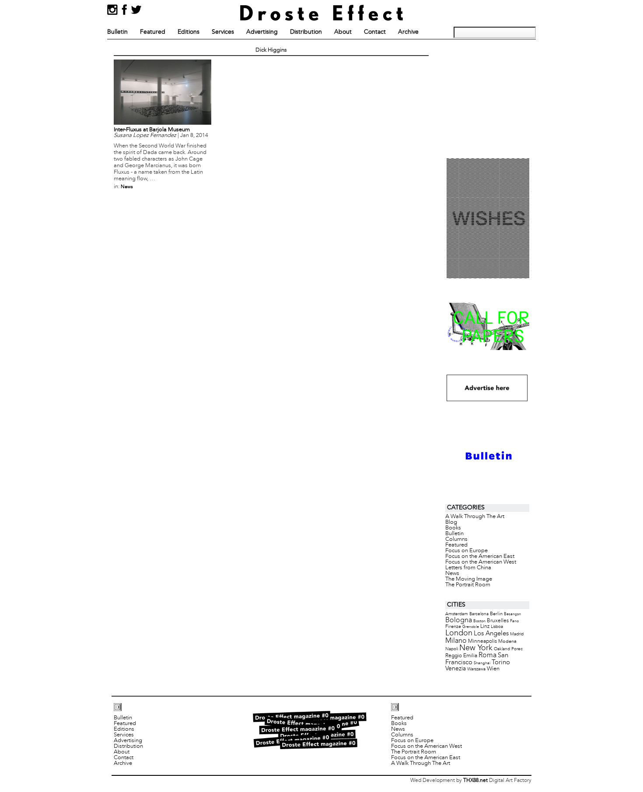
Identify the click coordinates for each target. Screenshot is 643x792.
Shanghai (482, 663)
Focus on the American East (479, 557)
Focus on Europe (466, 551)
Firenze (453, 626)
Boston (479, 621)
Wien (493, 669)
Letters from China (468, 568)
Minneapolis (482, 641)
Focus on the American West (480, 562)
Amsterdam (456, 614)
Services (223, 32)
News (127, 186)
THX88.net (475, 780)
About (343, 32)
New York (476, 648)
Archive (408, 32)
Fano (514, 621)
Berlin (496, 614)
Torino (501, 662)
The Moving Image (468, 579)
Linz (484, 626)
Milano (456, 641)
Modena (507, 641)
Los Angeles (491, 633)
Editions (188, 32)
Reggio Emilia (461, 656)
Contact (375, 32)
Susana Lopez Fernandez (145, 136)
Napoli (451, 649)
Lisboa (497, 626)
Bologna (458, 620)
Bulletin (117, 32)
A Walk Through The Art (474, 517)
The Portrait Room (467, 585)
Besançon (512, 614)
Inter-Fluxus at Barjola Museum (152, 130)
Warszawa (476, 669)
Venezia (455, 669)
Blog (451, 522)
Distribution (306, 32)
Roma (487, 655)
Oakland (502, 649)
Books (453, 528)
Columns (456, 539)
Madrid (517, 634)
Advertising (262, 32)
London (458, 633)
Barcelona (479, 614)
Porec (517, 649)
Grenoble (470, 627)
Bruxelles (498, 621)
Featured (152, 32)
